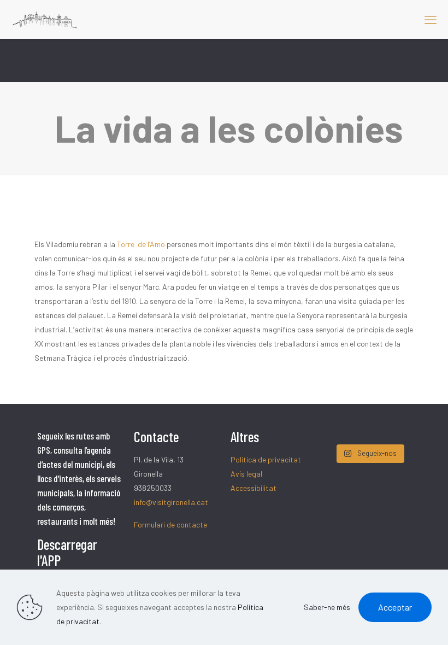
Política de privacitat (266, 459)
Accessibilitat (253, 487)
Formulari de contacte (170, 524)
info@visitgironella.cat (171, 502)
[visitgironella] (45, 19)
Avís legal (246, 473)
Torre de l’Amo (141, 244)
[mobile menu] (430, 19)
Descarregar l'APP (67, 552)
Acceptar (395, 607)
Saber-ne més (327, 607)
